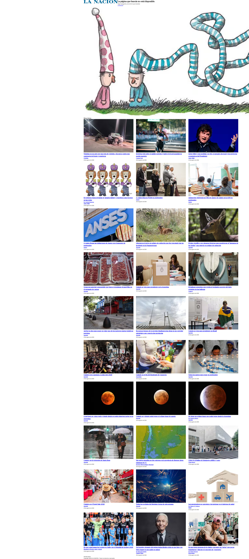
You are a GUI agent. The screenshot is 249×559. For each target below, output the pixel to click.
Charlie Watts (139, 553)
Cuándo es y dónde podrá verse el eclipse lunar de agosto (156, 416)
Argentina (138, 377)
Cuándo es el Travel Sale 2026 (94, 504)
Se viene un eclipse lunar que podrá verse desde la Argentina (209, 416)
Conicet (190, 291)
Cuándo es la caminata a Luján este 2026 (98, 375)
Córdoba (86, 158)
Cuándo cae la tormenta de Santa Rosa (97, 460)
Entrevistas (191, 553)
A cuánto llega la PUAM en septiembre (149, 198)
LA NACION (120, 5)
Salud (189, 508)
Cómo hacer (191, 462)
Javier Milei (191, 158)
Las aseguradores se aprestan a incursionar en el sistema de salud (211, 504)
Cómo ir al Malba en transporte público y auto (204, 460)
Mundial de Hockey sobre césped (93, 549)
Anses (137, 200)
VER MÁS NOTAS (87, 556)
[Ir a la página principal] (101, 3)
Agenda (138, 247)
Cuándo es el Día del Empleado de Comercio (151, 375)
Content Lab (139, 158)
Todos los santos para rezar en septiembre (203, 375)
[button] (108, 136)
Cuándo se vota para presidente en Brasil (202, 331)
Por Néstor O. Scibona (194, 506)
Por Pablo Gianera (193, 551)
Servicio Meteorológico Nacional (144, 464)
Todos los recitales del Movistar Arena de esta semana (154, 504)
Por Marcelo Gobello (141, 551)
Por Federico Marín (193, 418)
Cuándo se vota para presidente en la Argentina (152, 287)
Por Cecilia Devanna (89, 202)
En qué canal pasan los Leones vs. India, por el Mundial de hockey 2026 (108, 547)
